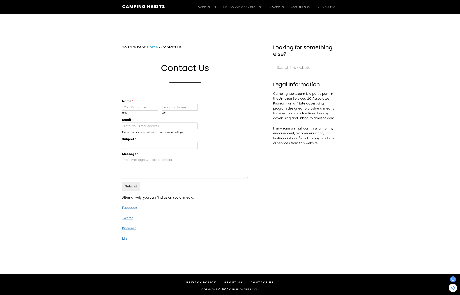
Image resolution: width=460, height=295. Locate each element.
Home (152, 47)
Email (127, 120)
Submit (131, 186)
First (124, 112)
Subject (129, 139)
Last (164, 112)
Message (130, 154)
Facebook (129, 208)
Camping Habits (143, 7)
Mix (124, 239)
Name (128, 101)
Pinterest (129, 228)
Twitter (127, 218)
